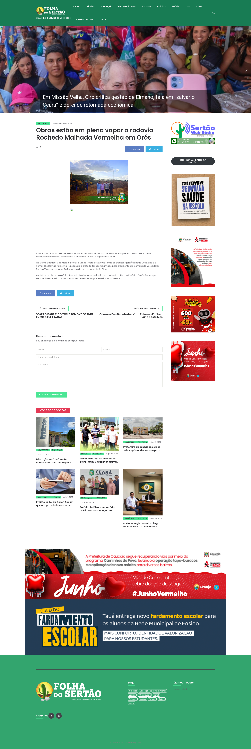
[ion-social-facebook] (51, 716)
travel (131, 703)
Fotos (199, 6)
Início (75, 6)
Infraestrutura (145, 695)
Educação (106, 6)
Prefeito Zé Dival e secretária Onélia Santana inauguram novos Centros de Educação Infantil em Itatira (97, 512)
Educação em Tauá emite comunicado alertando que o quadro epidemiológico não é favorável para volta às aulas (54, 464)
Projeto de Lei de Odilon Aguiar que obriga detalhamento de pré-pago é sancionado (54, 505)
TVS (187, 6)
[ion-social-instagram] (59, 716)
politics (143, 699)
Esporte (146, 6)
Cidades (90, 6)
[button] (125, 69)
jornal (156, 695)
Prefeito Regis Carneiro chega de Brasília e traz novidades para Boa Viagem (141, 526)
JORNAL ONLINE (84, 19)
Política (161, 6)
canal (102, 19)
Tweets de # (180, 689)
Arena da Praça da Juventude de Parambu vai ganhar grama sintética (98, 462)
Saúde (175, 6)
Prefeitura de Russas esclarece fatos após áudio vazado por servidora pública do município (142, 450)
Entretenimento (127, 6)
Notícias (43, 123)
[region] (125, 69)
